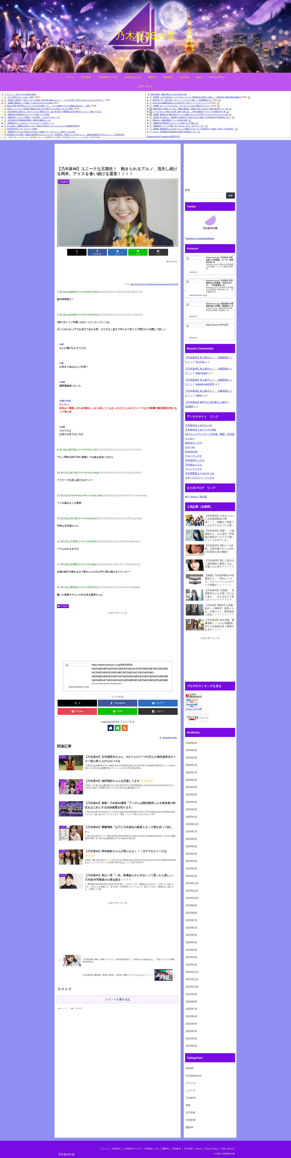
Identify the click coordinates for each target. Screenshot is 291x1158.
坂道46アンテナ (193, 443)
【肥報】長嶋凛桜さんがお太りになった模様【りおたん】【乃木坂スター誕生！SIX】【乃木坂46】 (193, 129)
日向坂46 (176, 1148)
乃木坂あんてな (193, 464)
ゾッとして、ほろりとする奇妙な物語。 (21, 94)
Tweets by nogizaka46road (199, 238)
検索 (187, 190)
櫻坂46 (165, 1148)
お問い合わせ (227, 1148)
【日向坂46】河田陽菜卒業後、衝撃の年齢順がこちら (29, 120)
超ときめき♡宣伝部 (196, 496)
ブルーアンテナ (193, 456)
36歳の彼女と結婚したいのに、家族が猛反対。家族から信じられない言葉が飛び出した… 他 (190, 109)
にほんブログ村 (193, 709)
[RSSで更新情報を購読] (125, 728)
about (198, 1148)
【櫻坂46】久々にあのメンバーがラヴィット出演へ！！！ (31, 123)
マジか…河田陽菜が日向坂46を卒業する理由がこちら (174, 132)
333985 (189, 406)
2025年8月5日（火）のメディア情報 (22, 129)
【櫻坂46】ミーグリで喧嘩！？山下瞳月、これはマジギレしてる (33, 117)
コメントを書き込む (118, 999)
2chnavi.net (191, 451)
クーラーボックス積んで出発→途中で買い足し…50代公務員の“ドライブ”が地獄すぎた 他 (188, 112)
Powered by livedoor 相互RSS (163, 136)
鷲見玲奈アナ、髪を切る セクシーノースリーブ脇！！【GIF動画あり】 (182, 100)
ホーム (105, 1148)
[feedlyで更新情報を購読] (118, 728)
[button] (158, 252)
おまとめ (190, 447)
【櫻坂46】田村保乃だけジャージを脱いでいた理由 (28, 114)
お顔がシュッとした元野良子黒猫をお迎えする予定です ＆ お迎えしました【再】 (40, 109)
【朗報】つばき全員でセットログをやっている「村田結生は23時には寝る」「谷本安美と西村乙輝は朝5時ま (196, 97)
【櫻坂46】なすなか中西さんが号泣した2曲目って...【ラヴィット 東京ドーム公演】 (41, 132)
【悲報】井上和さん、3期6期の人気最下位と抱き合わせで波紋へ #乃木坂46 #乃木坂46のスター (191, 117)
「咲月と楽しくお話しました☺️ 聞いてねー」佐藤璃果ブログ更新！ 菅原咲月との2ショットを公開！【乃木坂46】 (54, 137)
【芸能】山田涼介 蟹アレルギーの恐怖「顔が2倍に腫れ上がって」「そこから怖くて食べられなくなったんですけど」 (55, 100)
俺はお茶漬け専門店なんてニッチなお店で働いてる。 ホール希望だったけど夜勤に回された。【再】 (49, 106)
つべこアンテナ (193, 469)
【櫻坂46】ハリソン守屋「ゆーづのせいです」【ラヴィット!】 (178, 126)
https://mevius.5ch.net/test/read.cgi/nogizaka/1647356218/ (154, 284)
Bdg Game (201, 373)
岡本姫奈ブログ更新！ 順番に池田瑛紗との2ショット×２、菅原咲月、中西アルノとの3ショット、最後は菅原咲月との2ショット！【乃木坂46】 (66, 135)
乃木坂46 (64, 606)
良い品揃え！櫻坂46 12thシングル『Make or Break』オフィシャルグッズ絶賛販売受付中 (43, 126)
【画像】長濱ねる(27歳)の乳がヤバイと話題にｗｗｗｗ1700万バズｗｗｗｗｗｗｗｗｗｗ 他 (190, 114)
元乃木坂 (188, 1148)
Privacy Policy (211, 1148)
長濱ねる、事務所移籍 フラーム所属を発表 (169, 120)
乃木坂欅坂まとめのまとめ (199, 473)
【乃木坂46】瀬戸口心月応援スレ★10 (206, 402)
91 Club (200, 362)
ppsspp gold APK (205, 384)
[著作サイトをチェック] (111, 728)
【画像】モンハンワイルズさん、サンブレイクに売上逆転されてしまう (181, 106)
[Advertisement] (117, 156)
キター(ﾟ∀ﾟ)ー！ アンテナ (199, 477)
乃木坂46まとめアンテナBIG (200, 429)
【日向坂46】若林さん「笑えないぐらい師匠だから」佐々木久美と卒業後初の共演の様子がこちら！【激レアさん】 (54, 112)
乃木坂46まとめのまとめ (198, 425)
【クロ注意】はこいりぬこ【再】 (20, 97)
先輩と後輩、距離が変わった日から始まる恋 (168, 94)
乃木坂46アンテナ (195, 460)
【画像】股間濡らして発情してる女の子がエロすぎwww (30, 103)
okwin (199, 395)
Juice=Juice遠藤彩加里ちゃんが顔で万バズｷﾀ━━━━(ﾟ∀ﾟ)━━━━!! (181, 103)
